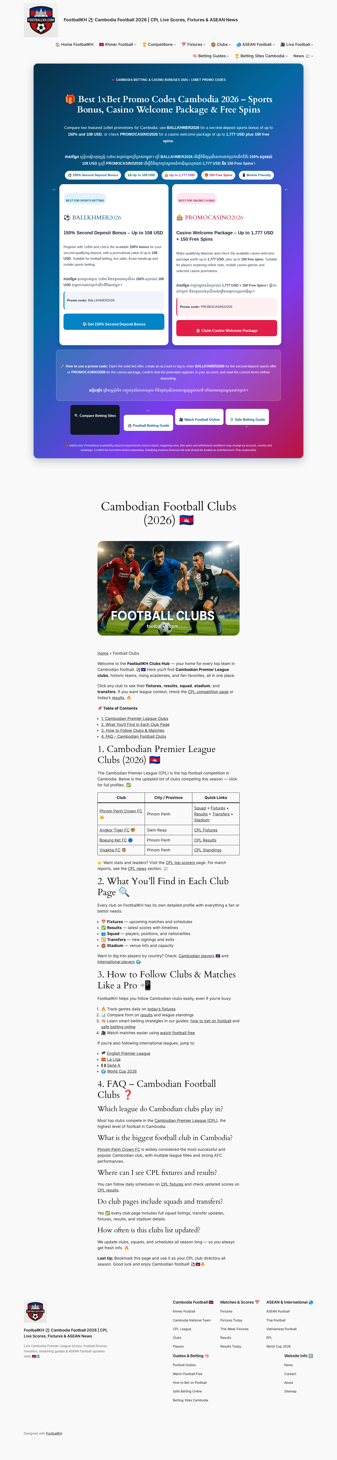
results (118, 697)
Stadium (202, 820)
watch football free (177, 1033)
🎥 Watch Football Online (199, 419)
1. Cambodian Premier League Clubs (134, 718)
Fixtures (218, 808)
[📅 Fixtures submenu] (204, 44)
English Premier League (128, 1053)
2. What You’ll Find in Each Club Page (135, 724)
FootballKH (54, 1433)
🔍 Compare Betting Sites (95, 416)
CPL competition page (208, 691)
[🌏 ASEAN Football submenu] (274, 44)
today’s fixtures (161, 1009)
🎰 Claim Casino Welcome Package (227, 331)
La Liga (114, 1059)
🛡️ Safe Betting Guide (247, 419)
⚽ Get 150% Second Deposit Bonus (114, 324)
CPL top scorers (180, 862)
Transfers (221, 814)
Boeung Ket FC (113, 840)
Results (201, 814)
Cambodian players (196, 956)
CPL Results (205, 840)
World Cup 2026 (122, 1071)
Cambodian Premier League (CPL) (186, 1120)
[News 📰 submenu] (312, 56)
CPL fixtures (172, 1184)
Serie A (113, 1065)
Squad (200, 808)
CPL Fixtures (206, 830)
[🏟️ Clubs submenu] (230, 44)
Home (102, 653)
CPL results (108, 1190)
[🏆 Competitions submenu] (175, 44)
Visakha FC (109, 850)
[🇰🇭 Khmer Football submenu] (135, 44)
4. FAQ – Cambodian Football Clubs (133, 736)
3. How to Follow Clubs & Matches (132, 730)
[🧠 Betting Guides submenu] (228, 56)
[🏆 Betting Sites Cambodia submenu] (287, 56)
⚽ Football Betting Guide (148, 425)
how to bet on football (211, 1021)
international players (116, 962)
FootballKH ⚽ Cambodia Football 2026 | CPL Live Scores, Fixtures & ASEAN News (151, 19)
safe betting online (118, 1027)
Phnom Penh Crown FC (120, 811)
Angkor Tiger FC (114, 830)
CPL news (137, 868)
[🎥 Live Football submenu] (312, 44)
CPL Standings (207, 850)
